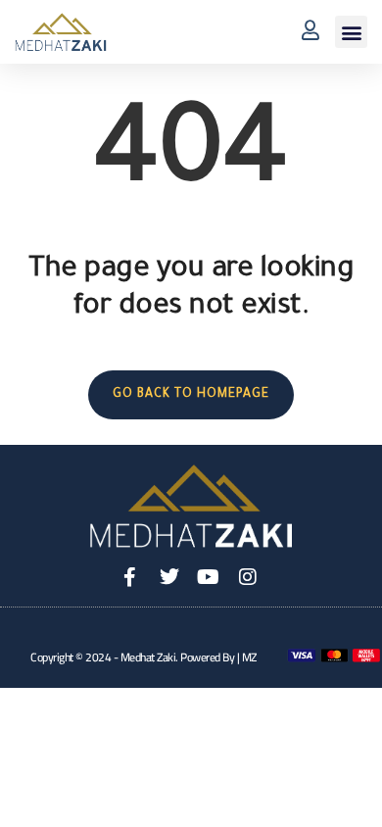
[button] (351, 32)
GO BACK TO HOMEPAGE (191, 395)
